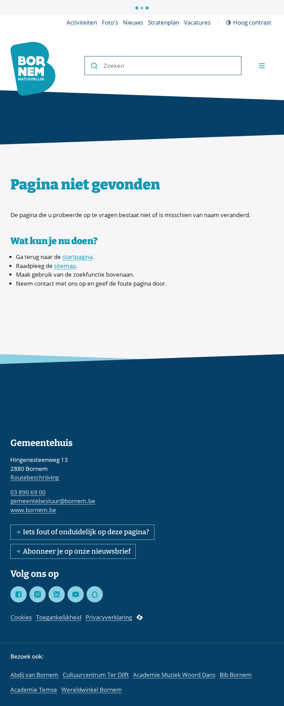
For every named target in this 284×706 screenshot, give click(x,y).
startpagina (77, 257)
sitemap (65, 266)
